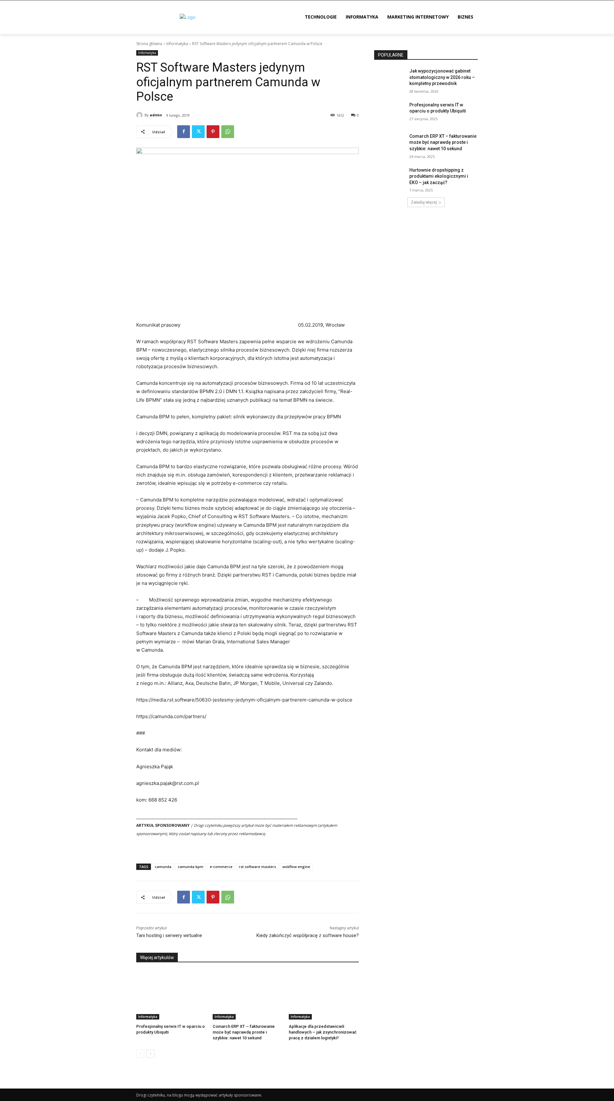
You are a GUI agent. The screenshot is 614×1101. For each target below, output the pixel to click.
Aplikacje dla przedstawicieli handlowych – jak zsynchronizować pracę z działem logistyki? (323, 1032)
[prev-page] (140, 1054)
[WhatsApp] (227, 131)
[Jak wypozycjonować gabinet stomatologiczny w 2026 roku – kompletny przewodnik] (389, 79)
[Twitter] (198, 131)
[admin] (140, 115)
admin (156, 114)
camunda (163, 866)
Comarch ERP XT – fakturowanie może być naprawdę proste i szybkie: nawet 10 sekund (244, 1032)
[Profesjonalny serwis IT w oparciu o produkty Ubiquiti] (171, 995)
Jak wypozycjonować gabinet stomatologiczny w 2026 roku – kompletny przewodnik (442, 77)
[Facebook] (183, 131)
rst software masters (257, 866)
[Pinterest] (213, 131)
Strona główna (149, 43)
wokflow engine (296, 866)
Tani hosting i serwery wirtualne (169, 935)
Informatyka (177, 43)
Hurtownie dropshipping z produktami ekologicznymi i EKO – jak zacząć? (438, 176)
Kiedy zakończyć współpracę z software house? (307, 935)
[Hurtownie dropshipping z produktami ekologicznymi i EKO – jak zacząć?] (389, 178)
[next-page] (150, 1054)
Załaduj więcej (424, 202)
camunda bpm (190, 866)
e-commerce (221, 866)
